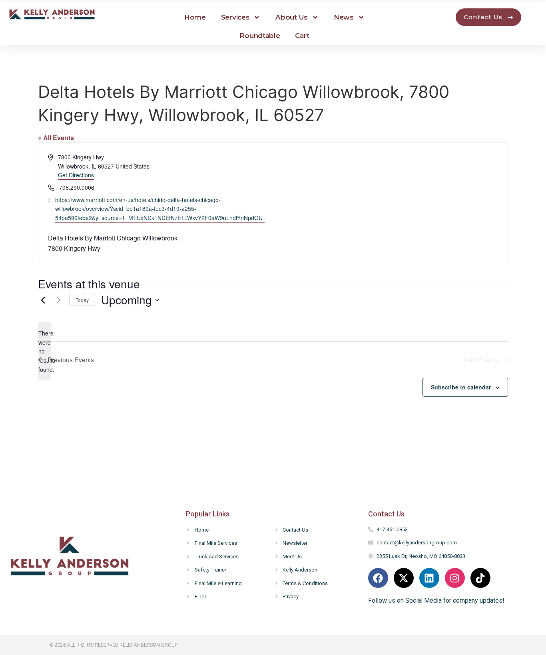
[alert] (44, 351)
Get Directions (76, 175)
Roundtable (259, 36)
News (344, 17)
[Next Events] (58, 300)
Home (195, 17)
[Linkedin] (429, 578)
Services (235, 17)
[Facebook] (378, 578)
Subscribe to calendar (461, 387)
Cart (302, 36)
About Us (291, 17)
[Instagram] (455, 578)
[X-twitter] (404, 578)
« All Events (56, 137)
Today (82, 299)
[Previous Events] (43, 300)
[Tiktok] (480, 578)
